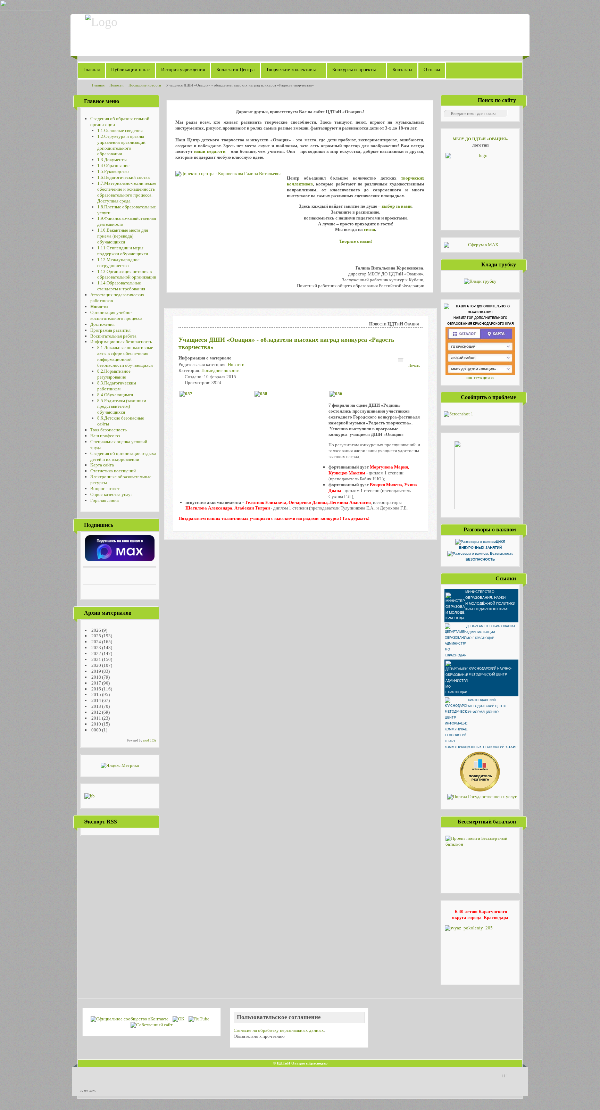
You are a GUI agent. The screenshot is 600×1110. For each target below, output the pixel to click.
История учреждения (183, 69)
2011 (95, 718)
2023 (95, 647)
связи (369, 229)
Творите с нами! (355, 241)
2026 (95, 630)
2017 (95, 683)
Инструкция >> (480, 378)
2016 (95, 688)
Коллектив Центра (235, 69)
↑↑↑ (504, 1075)
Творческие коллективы (291, 69)
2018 (95, 677)
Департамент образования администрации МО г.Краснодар (490, 632)
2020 (95, 665)
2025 (95, 635)
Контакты (402, 69)
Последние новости (220, 370)
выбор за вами (396, 206)
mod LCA (149, 740)
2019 (95, 671)
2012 (95, 712)
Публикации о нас (130, 69)
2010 (95, 724)
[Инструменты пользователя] (400, 360)
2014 (95, 700)
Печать (414, 365)
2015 (95, 694)
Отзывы (432, 69)
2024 (95, 641)
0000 (95, 729)
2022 (95, 653)
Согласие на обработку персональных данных (279, 1030)
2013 (95, 706)
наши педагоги (209, 151)
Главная (91, 69)
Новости (236, 364)
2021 (95, 659)
